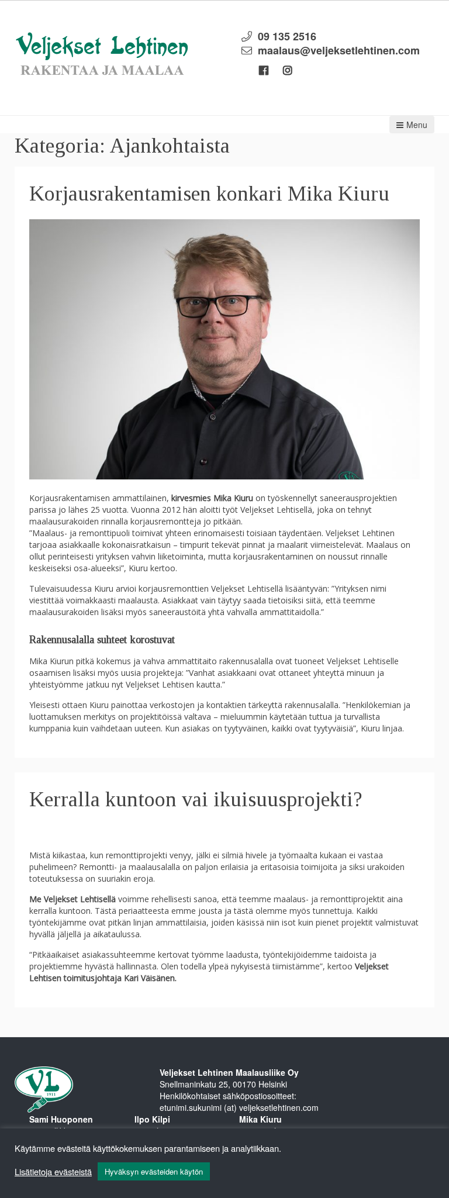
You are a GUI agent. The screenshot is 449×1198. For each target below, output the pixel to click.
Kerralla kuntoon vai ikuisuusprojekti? (195, 799)
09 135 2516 (287, 36)
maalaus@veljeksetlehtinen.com (339, 50)
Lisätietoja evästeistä (53, 1171)
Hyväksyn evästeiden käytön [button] (154, 1171)
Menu (416, 124)
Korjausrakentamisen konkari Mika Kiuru (209, 193)
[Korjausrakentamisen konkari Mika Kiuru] (224, 348)
